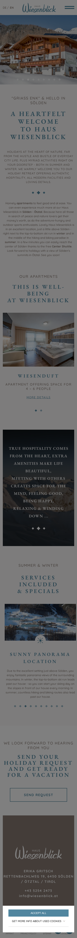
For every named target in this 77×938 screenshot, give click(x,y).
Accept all (38, 913)
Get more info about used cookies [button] (36, 921)
